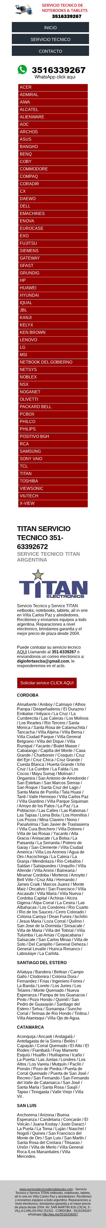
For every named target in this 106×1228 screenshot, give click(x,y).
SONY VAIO (31, 459)
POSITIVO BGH (34, 436)
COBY (26, 161)
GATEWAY (30, 258)
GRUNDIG (29, 273)
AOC (24, 124)
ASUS (25, 139)
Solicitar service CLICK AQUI (47, 683)
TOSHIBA (29, 481)
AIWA (25, 102)
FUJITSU (28, 243)
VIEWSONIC (31, 488)
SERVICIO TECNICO (50, 39)
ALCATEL (29, 109)
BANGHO (29, 147)
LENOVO (28, 340)
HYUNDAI (29, 295)
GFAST (26, 265)
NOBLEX (28, 377)
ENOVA (27, 221)
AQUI (22, 652)
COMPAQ (29, 176)
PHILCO (27, 421)
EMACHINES (32, 213)
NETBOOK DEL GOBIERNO (46, 362)
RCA (24, 444)
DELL (25, 206)
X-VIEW (27, 503)
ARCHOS (29, 132)
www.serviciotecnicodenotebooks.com (46, 1189)
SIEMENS (29, 251)
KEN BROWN (33, 332)
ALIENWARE (32, 117)
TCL (24, 466)
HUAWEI (28, 288)
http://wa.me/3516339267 (60, 1214)
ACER (26, 87)
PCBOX (27, 414)
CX (23, 191)
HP (23, 280)
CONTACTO (50, 51)
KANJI (26, 317)
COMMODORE (34, 169)
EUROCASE (31, 228)
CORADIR (29, 184)
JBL (23, 310)
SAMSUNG (30, 451)
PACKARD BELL (35, 407)
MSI (23, 355)
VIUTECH (29, 496)
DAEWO (28, 199)
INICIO (50, 28)
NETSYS (28, 369)
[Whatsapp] (51, 64)
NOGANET (30, 392)
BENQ (26, 154)
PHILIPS (28, 429)
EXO (24, 236)
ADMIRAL (29, 94)
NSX (24, 384)
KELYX (26, 325)
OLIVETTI (29, 399)
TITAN (26, 473)
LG (22, 347)
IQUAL (26, 303)
